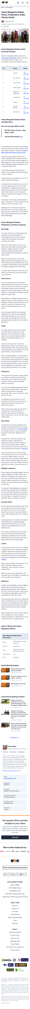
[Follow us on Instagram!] (17, 874)
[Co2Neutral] (19, 970)
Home (2, 7)
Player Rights (15, 944)
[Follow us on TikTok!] (25, 874)
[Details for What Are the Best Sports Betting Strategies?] (5, 670)
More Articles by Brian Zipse (11, 770)
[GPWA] (10, 970)
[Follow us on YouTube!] (13, 874)
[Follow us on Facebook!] (5, 874)
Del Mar (3, 559)
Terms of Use (15, 938)
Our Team (15, 911)
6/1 (21, 136)
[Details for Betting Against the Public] (5, 685)
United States (23, 429)
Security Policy (15, 950)
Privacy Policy (15, 935)
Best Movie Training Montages (15, 894)
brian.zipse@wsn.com (10, 778)
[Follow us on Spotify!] (21, 874)
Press (15, 920)
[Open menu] (27, 2)
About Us (15, 905)
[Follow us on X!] (9, 874)
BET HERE (26, 74)
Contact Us (15, 908)
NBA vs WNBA (15, 885)
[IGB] (23, 959)
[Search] (23, 3)
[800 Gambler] (21, 965)
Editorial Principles (15, 932)
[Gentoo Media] (8, 965)
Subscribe (15, 837)
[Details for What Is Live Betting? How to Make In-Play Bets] (5, 678)
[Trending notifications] (18, 2)
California (25, 448)
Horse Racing (9, 7)
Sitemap (15, 923)
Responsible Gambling (15, 917)
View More (13, 737)
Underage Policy (15, 941)
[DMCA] (7, 959)
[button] (27, 3)
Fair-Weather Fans (15, 891)
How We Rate (15, 914)
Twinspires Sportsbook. (9, 58)
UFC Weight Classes (15, 888)
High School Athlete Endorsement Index (15, 897)
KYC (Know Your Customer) (15, 947)
